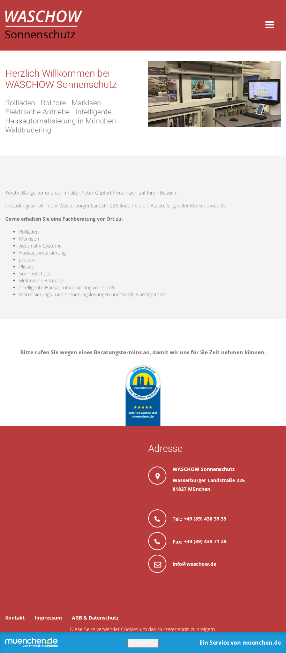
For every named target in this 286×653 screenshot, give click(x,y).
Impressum (48, 617)
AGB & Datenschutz (95, 617)
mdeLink (143, 395)
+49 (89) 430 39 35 (205, 518)
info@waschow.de (194, 564)
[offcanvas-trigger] (269, 25)
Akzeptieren (143, 643)
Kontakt (15, 617)
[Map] (75, 488)
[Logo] (43, 24)
